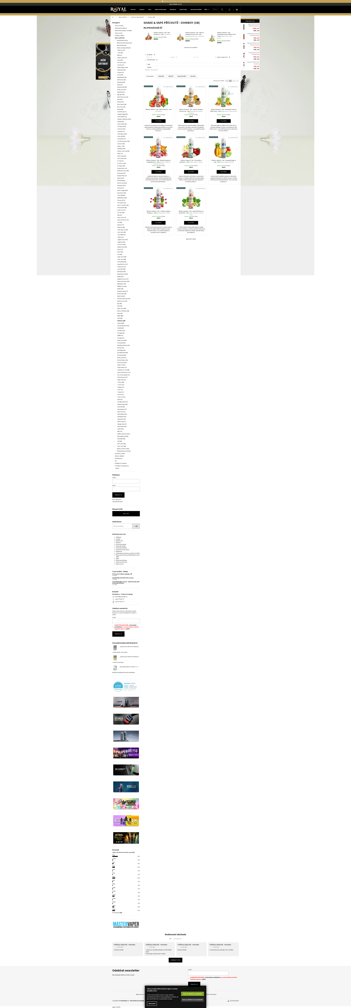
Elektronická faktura (121, 560)
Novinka (173, 57)
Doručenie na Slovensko (122, 550)
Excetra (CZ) (120, 188)
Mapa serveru (120, 564)
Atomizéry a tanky (120, 453)
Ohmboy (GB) (121, 321)
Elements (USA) (121, 185)
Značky (117, 468)
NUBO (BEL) (120, 316)
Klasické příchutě (121, 45)
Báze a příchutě (120, 38)
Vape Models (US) (122, 414)
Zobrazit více (175, 960)
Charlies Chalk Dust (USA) (124, 119)
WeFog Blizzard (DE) (122, 436)
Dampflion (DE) (121, 149)
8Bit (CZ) (119, 55)
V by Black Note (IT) (122, 402)
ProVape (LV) (120, 338)
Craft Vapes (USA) (122, 134)
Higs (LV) (119, 215)
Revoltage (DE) (121, 350)
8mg (113, 880)
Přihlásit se (118, 495)
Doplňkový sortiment (121, 463)
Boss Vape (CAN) (121, 104)
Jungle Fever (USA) (122, 240)
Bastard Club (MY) (122, 87)
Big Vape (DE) (121, 95)
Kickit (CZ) (120, 249)
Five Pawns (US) (121, 203)
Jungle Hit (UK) (121, 242)
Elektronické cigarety (121, 28)
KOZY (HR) (120, 252)
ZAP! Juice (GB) (121, 444)
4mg (113, 869)
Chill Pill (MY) (120, 122)
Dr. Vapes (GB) (121, 166)
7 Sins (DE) (120, 53)
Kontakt (118, 539)
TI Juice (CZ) (120, 385)
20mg (113, 909)
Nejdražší (170, 76)
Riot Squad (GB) (121, 355)
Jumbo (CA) (120, 237)
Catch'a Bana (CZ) (122, 117)
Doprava (118, 543)
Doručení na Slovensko (210, 994)
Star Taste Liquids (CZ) (123, 375)
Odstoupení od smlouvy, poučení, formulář (127, 553)
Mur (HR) (119, 304)
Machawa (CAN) (121, 272)
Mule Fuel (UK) (121, 296)
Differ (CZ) (120, 154)
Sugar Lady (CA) (121, 380)
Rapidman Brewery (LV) (123, 345)
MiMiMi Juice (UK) (122, 286)
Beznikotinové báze (122, 40)
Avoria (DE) (120, 75)
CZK (214, 9)
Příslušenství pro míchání (124, 451)
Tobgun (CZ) (120, 387)
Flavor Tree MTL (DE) (123, 205)
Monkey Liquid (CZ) (122, 291)
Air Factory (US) (121, 62)
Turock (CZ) (120, 394)
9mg (113, 884)
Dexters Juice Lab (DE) (123, 151)
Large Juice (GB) (121, 257)
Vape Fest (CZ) (121, 412)
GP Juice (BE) (121, 213)
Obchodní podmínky (121, 548)
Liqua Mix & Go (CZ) (122, 264)
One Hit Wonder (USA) (123, 326)
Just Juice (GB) (121, 244)
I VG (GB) (119, 222)
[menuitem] (133, 9)
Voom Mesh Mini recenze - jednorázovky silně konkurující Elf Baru (125, 582)
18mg (113, 906)
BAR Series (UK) (121, 80)
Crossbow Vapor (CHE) (123, 141)
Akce (149, 57)
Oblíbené (118, 537)
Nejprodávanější (182, 76)
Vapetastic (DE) (121, 419)
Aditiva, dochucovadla (123, 449)
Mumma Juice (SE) (122, 301)
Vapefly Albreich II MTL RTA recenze (123, 578)
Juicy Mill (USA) (121, 235)
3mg (113, 866)
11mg (113, 891)
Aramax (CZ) (120, 72)
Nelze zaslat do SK (223, 57)
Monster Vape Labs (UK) (123, 299)
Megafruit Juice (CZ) (122, 279)
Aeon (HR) (120, 60)
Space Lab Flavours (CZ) (123, 372)
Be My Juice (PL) (121, 90)
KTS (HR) (119, 254)
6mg (113, 877)
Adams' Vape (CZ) (122, 58)
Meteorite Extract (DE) (123, 281)
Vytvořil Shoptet (234, 1001)
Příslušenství (118, 458)
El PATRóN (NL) (121, 181)
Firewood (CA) (121, 200)
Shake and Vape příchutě (123, 48)
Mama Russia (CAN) (122, 274)
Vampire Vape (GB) (122, 404)
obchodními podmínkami (212, 977)
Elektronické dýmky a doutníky (123, 31)
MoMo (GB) (120, 289)
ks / (126, 514)
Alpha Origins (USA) (122, 67)
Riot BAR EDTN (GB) (122, 353)
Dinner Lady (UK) (121, 156)
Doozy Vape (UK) (121, 158)
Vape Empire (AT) (122, 409)
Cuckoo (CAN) (121, 144)
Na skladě (151, 55)
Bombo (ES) (120, 102)
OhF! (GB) (119, 318)
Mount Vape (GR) (121, 294)
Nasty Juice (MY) (121, 308)
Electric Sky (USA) (122, 183)
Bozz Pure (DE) (121, 107)
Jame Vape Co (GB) (122, 230)
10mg (113, 887)
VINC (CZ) (119, 431)
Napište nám (119, 541)
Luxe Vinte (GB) (121, 269)
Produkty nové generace (122, 466)
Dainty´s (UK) (121, 146)
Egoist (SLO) (120, 178)
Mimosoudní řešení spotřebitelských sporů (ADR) (128, 556)
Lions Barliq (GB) (121, 262)
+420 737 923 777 (119, 599)
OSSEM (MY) (120, 328)
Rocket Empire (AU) (122, 360)
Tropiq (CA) (120, 392)
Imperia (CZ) (120, 225)
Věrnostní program (121, 544)
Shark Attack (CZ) (122, 367)
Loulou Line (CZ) (121, 267)
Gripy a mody (118, 33)
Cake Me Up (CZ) (121, 112)
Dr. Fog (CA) (120, 161)
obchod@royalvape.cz (121, 597)
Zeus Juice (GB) (121, 446)
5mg (113, 873)
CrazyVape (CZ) (121, 139)
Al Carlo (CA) (120, 65)
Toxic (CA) (120, 390)
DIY (116, 461)
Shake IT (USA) (121, 365)
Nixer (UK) (120, 313)
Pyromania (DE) (121, 343)
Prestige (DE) (121, 333)
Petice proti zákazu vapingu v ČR (122, 574)
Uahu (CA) (120, 399)
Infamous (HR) (121, 227)
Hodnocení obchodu (121, 562)
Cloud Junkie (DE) (122, 124)
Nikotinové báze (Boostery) (124, 43)
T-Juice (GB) (120, 382)
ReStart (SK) (120, 348)
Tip (196, 57)
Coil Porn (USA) (121, 129)
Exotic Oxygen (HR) (122, 190)
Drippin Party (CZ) (122, 176)
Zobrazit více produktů (190, 47)
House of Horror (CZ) (123, 220)
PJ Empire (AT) (121, 331)
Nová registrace (116, 499)
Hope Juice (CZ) (121, 217)
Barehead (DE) (121, 82)
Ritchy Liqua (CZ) (121, 358)
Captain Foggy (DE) (122, 114)
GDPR (117, 559)
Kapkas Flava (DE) (122, 247)
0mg (113, 855)
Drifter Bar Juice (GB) (123, 171)
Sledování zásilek (121, 546)
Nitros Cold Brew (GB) (123, 311)
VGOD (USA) (120, 429)
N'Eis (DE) (119, 306)
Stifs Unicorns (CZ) (122, 377)
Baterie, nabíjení (119, 456)
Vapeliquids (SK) (121, 417)
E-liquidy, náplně (119, 36)
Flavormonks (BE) (122, 208)
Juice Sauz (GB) (121, 232)
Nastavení (152, 1004)
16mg (113, 902)
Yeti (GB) (119, 441)
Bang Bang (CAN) (121, 77)
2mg (113, 862)
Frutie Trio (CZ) (121, 210)
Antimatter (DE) (121, 70)
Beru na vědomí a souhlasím (192, 994)
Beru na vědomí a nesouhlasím (192, 1000)
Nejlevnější (161, 76)
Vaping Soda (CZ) (122, 424)
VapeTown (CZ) (121, 422)
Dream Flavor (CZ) (122, 168)
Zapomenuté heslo (117, 502)
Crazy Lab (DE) (121, 136)
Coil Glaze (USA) (121, 126)
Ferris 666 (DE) (121, 195)
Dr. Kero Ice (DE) (121, 163)
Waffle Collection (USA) (123, 434)
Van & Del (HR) (121, 407)
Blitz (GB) (119, 99)
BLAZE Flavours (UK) (122, 97)
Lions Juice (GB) (121, 259)
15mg (113, 898)
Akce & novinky (119, 26)
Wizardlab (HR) (121, 439)
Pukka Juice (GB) (121, 340)
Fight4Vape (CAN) (122, 198)
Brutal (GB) (120, 109)
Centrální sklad (152, 60)
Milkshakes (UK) (121, 284)
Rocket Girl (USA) (122, 363)
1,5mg (114, 859)
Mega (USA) (120, 276)
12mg (113, 895)
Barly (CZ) (120, 85)
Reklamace (119, 551)
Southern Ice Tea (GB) (123, 370)
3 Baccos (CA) (121, 50)
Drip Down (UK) (121, 173)
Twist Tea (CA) (121, 397)
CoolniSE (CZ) (121, 131)
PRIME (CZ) (120, 335)
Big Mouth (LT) (121, 92)
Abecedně (193, 76)
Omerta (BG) (120, 323)
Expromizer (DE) (121, 193)
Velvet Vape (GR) (121, 426)
